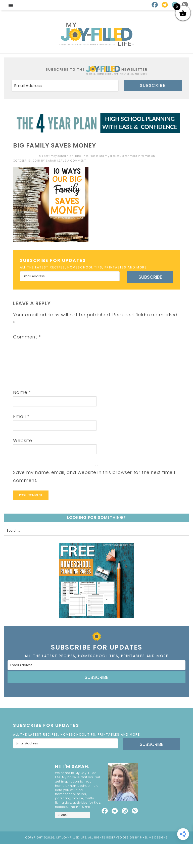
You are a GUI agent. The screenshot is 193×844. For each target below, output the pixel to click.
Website (22, 440)
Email (21, 416)
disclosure (117, 156)
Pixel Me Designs (154, 837)
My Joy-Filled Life (96, 34)
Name (22, 392)
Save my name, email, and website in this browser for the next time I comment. (94, 476)
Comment (26, 337)
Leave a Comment (71, 161)
